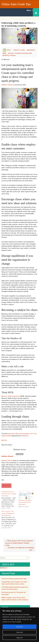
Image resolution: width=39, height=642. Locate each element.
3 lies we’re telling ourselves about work (14, 579)
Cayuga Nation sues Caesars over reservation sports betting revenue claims (14, 583)
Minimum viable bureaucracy (11, 396)
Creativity (18, 53)
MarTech (25, 436)
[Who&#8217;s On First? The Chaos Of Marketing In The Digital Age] (10, 519)
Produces (13, 55)
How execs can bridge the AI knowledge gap (21, 548)
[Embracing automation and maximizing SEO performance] (26, 495)
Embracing (25, 53)
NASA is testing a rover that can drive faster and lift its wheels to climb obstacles (15, 598)
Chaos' (12, 53)
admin (9, 50)
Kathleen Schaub (7, 85)
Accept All (19, 627)
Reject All (19, 638)
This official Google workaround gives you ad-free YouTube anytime (15, 588)
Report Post (6, 486)
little (30, 53)
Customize (19, 632)
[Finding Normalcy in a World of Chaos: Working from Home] (10, 500)
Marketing (5, 55)
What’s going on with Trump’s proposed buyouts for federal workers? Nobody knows (19, 543)
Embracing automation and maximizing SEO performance (24, 502)
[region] (19, 624)
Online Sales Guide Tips (16, 4)
